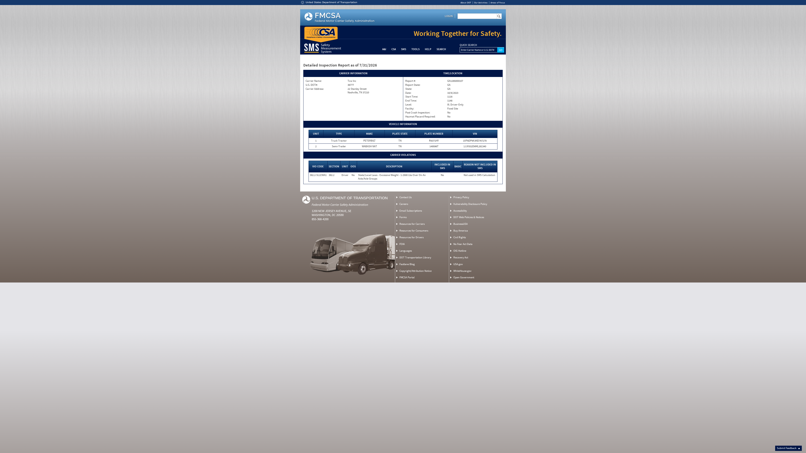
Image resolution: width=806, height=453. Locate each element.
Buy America (460, 230)
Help (428, 49)
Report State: (412, 85)
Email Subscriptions (410, 210)
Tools (415, 49)
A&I (384, 49)
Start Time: (411, 96)
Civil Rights (459, 237)
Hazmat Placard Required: (420, 116)
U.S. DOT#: (312, 85)
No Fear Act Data (462, 244)
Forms (403, 217)
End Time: (411, 100)
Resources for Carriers (412, 224)
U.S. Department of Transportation (350, 198)
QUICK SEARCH (468, 45)
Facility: (409, 108)
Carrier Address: (315, 89)
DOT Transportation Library (415, 257)
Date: (408, 93)
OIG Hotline (459, 251)
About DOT (466, 2)
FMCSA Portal (407, 277)
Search (441, 49)
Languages (405, 251)
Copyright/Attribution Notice (415, 271)
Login (449, 16)
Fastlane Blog (407, 264)
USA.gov (458, 264)
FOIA (402, 244)
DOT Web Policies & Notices (468, 217)
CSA (393, 49)
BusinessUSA (460, 224)
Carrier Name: (314, 81)
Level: (408, 104)
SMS (403, 49)
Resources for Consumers (413, 230)
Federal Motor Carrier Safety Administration (340, 205)
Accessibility (460, 210)
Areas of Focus (498, 2)
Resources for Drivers (411, 237)
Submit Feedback (787, 448)
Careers (403, 204)
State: (408, 89)
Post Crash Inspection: (417, 112)
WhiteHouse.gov (462, 271)
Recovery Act (460, 257)
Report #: (410, 81)
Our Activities (481, 2)
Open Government (463, 277)
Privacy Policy (461, 197)
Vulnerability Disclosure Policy (470, 204)
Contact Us (405, 197)
